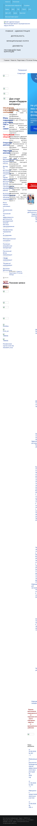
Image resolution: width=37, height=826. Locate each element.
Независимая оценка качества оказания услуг (8, 345)
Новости (19, 271)
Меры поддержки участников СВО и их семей (8, 123)
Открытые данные (7, 144)
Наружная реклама (7, 152)
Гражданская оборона (8, 136)
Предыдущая (22, 70)
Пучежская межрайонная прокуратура (7, 245)
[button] (18, 55)
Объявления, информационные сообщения (10, 110)
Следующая (21, 73)
